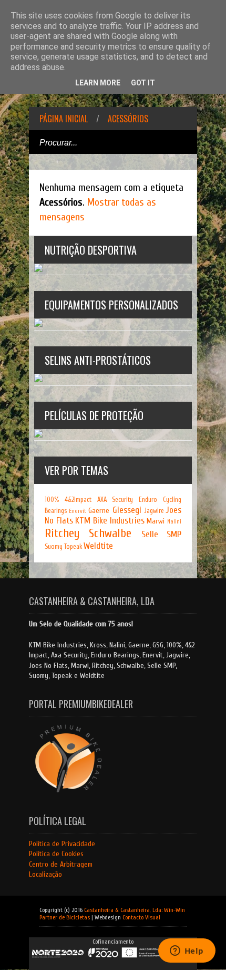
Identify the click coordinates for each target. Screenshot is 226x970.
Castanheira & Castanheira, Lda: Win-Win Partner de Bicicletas (112, 913)
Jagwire (154, 511)
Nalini (174, 521)
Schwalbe (110, 533)
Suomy (54, 546)
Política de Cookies (56, 853)
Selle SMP (161, 534)
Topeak (73, 546)
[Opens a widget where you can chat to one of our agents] (186, 951)
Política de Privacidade (62, 843)
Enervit (77, 511)
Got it (143, 83)
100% (52, 499)
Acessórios (128, 118)
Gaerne (98, 510)
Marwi (156, 521)
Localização (45, 874)
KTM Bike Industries (109, 521)
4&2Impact (78, 499)
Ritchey (62, 533)
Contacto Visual (141, 917)
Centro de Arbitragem (61, 864)
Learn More (97, 83)
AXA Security (115, 499)
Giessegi (126, 510)
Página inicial (63, 118)
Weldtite (98, 546)
